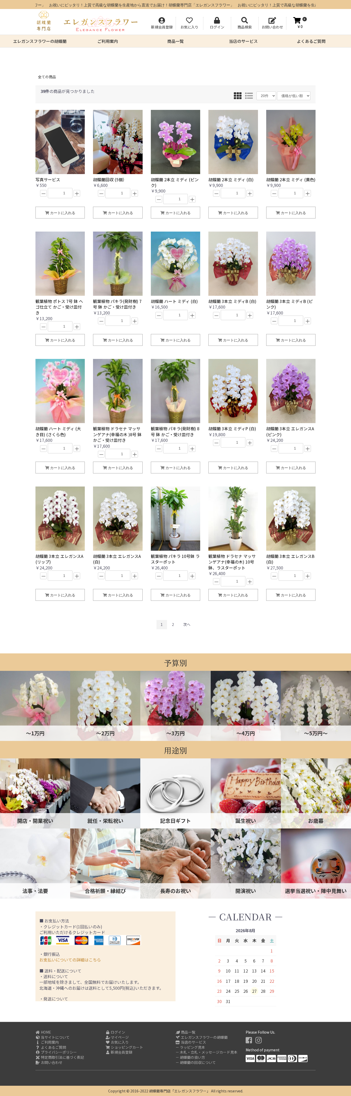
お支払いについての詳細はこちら (70, 960)
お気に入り (119, 1042)
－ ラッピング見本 (190, 1047)
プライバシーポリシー (58, 1052)
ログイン (117, 1032)
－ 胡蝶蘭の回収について (196, 1062)
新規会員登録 (121, 1052)
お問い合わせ (51, 1062)
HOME (45, 1032)
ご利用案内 (107, 41)
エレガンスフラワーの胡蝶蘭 (40, 41)
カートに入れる (62, 213)
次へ (186, 624)
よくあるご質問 (311, 41)
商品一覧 (175, 41)
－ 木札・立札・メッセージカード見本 (206, 1052)
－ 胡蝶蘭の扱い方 (190, 1057)
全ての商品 (47, 76)
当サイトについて (55, 1037)
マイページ (119, 1037)
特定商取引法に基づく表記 (62, 1057)
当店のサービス (243, 41)
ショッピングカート (126, 1047)
